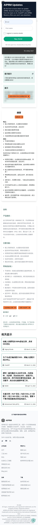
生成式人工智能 (6, 461)
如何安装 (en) (24, 481)
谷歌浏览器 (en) (25, 485)
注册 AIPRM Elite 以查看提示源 (18, 96)
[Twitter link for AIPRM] (2, 441)
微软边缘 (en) (24, 488)
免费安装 (17, 117)
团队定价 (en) (5, 468)
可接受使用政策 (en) (7, 485)
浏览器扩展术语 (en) (7, 492)
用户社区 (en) (24, 454)
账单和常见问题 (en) (26, 461)
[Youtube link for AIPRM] (6, 441)
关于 (2, 450)
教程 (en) (23, 450)
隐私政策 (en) (5, 481)
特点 (2, 457)
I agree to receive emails (14, 33)
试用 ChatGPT (23, 307)
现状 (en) (23, 457)
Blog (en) (4, 471)
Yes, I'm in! (18, 39)
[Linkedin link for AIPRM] (11, 441)
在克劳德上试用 (9, 307)
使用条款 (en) (5, 488)
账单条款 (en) (5, 496)
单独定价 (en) (5, 464)
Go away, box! (28, 51)
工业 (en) (4, 454)
